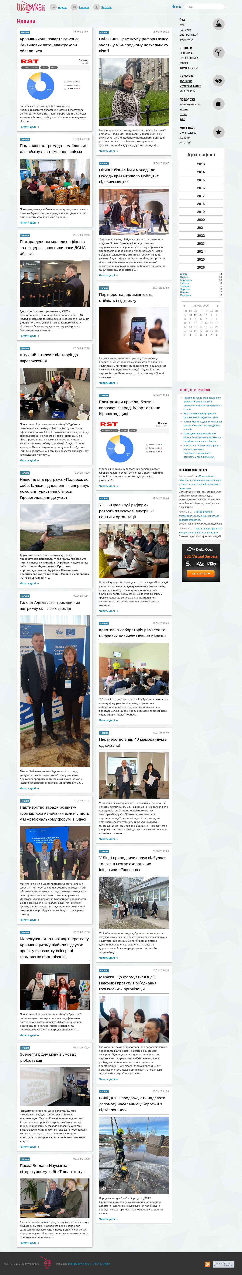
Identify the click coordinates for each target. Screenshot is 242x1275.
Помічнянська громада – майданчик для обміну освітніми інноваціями (53, 148)
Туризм (184, 109)
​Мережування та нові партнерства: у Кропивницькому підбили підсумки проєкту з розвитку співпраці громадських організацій (54, 947)
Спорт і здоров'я (189, 133)
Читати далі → (29, 127)
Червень (185, 289)
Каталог (106, 7)
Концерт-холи (187, 91)
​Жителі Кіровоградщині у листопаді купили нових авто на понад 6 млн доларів (203, 425)
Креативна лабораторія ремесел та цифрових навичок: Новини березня (133, 632)
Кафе (182, 25)
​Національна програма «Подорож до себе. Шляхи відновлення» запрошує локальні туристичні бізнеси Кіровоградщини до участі (54, 488)
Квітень (184, 282)
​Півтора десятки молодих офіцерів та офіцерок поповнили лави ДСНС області (53, 247)
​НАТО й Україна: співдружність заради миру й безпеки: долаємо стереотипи (199, 515)
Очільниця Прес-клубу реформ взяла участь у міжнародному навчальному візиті (133, 44)
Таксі (182, 119)
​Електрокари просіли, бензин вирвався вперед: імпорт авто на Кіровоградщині (129, 407)
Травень (185, 286)
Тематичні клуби (189, 68)
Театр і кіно (186, 81)
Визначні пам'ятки (190, 104)
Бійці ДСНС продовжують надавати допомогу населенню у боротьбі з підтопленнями (132, 1103)
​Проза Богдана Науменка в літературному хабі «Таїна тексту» (52, 1168)
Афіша (62, 7)
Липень (184, 292)
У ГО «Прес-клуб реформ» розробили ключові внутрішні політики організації (126, 510)
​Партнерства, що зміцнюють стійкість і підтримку (125, 297)
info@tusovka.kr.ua (79, 1264)
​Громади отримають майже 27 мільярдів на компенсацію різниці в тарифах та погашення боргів (202, 437)
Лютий (184, 276)
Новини (84, 7)
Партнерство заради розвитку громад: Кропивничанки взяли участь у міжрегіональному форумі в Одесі (54, 813)
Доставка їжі (187, 39)
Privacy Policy (101, 1264)
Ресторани (185, 30)
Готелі (183, 114)
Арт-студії (185, 142)
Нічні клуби (186, 53)
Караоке (184, 63)
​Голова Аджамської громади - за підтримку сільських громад (50, 605)
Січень (184, 273)
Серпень (185, 295)
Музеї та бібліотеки (190, 86)
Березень (186, 279)
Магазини (185, 137)
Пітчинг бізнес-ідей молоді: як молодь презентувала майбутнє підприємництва (129, 175)
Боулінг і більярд (189, 58)
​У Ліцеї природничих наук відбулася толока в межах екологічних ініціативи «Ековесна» (132, 863)
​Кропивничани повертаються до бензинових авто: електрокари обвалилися (50, 44)
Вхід (178, 6)
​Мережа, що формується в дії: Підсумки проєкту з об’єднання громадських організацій (128, 982)
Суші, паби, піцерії (189, 35)
